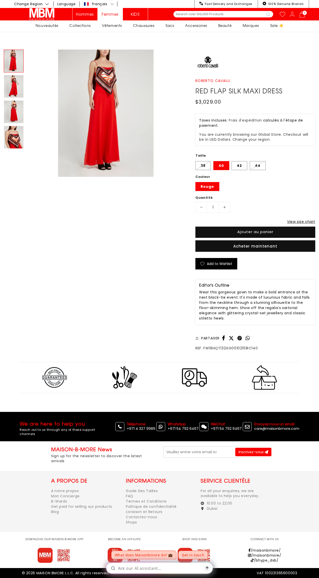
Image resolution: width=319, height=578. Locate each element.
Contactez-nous (141, 516)
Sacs (169, 25)
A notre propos (65, 490)
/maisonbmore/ (266, 550)
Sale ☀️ (277, 25)
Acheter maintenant (255, 246)
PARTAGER (210, 338)
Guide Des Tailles (142, 490)
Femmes (110, 14)
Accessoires (196, 25)
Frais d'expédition (245, 120)
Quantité (204, 197)
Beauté (225, 25)
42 (239, 165)
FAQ (129, 496)
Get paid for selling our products (81, 506)
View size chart (301, 221)
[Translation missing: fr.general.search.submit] (268, 14)
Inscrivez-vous (252, 452)
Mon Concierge (65, 496)
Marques (251, 25)
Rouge (207, 186)
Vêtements (112, 25)
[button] (99, 3)
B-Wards (59, 501)
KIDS (135, 14)
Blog (55, 511)
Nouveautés (47, 25)
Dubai (212, 508)
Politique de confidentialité (151, 506)
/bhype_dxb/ (266, 560)
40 (221, 165)
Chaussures (144, 25)
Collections (80, 25)
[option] (105, 113)
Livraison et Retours (144, 511)
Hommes (85, 14)
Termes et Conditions (146, 501)
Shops (131, 522)
